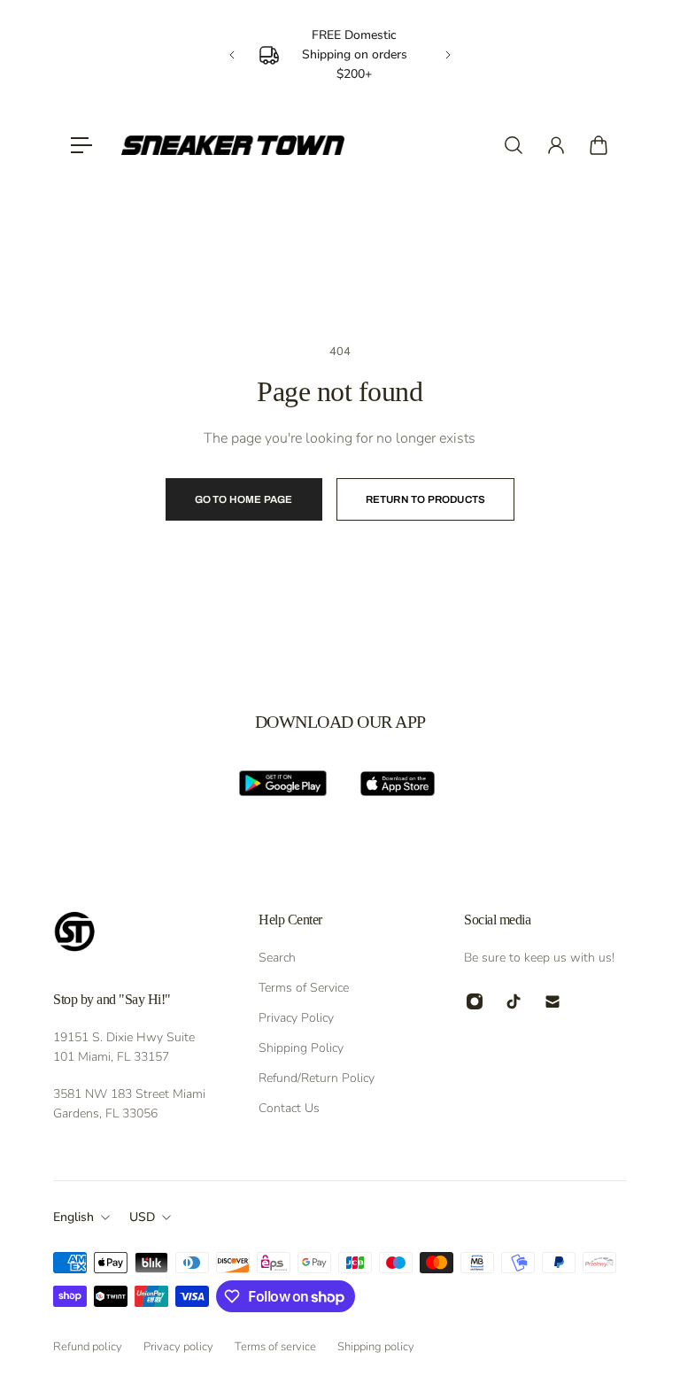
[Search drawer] (513, 145)
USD (142, 1217)
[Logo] (232, 145)
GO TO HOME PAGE (244, 499)
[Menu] (81, 145)
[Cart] (598, 145)
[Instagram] (474, 1001)
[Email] (552, 1001)
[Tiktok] (513, 1001)
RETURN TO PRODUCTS (426, 499)
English (73, 1217)
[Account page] (556, 145)
